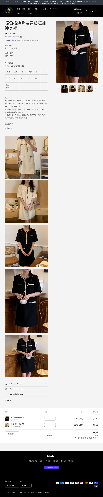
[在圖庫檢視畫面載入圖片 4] (81, 88)
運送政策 (40, 492)
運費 (21, 37)
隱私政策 (26, 492)
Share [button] (9, 400)
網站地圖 (47, 461)
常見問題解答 (33, 461)
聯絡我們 (63, 461)
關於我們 (55, 461)
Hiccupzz (12, 492)
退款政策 (19, 492)
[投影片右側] (96, 89)
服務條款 (33, 492)
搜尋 (41, 461)
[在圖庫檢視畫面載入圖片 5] (89, 88)
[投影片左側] (58, 89)
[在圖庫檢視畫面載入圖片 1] (64, 88)
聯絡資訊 (71, 461)
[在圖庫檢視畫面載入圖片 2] (72, 88)
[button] (30, 9)
